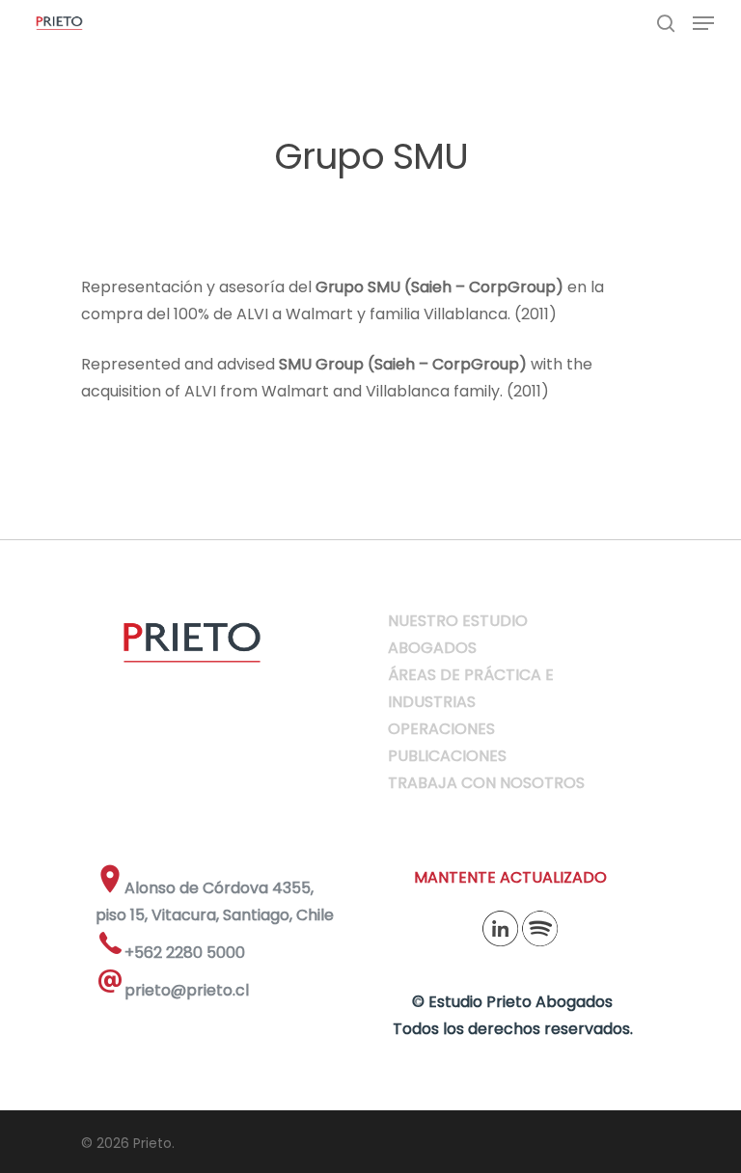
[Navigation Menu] (703, 23)
